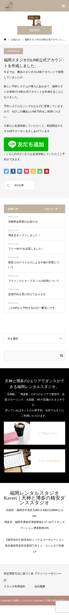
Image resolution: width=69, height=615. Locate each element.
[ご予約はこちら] (34, 424)
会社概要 (39, 586)
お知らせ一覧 (51, 209)
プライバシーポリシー (47, 573)
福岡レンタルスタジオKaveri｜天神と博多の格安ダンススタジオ (34, 497)
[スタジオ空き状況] (34, 451)
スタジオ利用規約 (14, 586)
